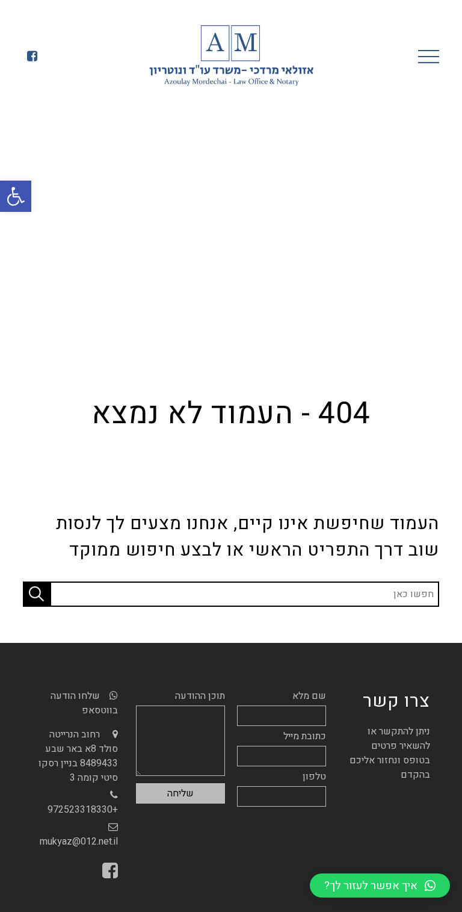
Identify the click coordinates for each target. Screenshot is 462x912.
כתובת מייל (304, 736)
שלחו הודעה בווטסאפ (84, 703)
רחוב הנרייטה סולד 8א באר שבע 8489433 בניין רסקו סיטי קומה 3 (78, 756)
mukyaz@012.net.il (79, 841)
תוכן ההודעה (200, 696)
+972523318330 (83, 809)
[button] (15, 196)
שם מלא (309, 696)
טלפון (314, 776)
